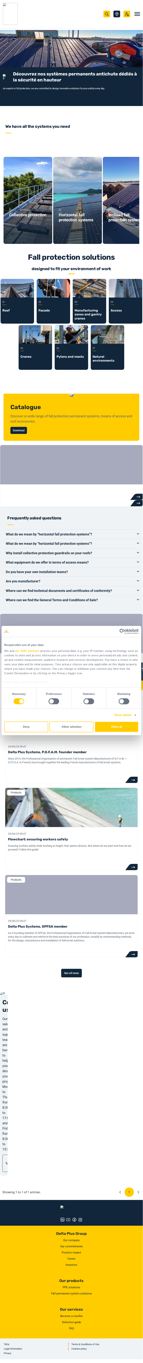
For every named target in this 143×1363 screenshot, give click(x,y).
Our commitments (71, 1246)
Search (106, 14)
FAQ (71, 1328)
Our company (71, 1240)
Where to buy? (116, 14)
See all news (71, 973)
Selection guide (71, 1322)
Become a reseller (71, 1316)
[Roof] (17, 296)
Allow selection (71, 726)
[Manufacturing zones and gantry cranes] (89, 296)
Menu (137, 14)
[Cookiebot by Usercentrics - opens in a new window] (122, 631)
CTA (131, 780)
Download (19, 430)
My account (126, 14)
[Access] (125, 296)
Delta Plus (9, 38)
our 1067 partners (27, 650)
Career (71, 1258)
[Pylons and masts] (71, 342)
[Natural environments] (107, 342)
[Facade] (53, 296)
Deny (26, 726)
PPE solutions (71, 1287)
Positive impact (71, 1252)
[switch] (54, 701)
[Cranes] (35, 342)
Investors (71, 1264)
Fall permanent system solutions (71, 1293)
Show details (122, 715)
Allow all (116, 726)
